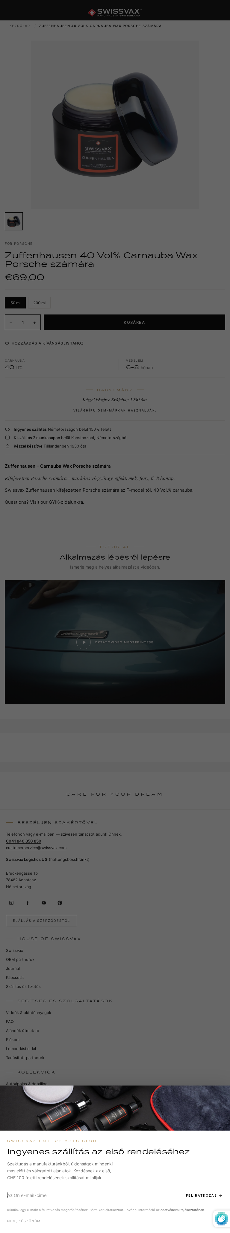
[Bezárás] (220, 1095)
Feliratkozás (201, 1195)
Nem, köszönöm (23, 1221)
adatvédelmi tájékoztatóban (182, 1210)
